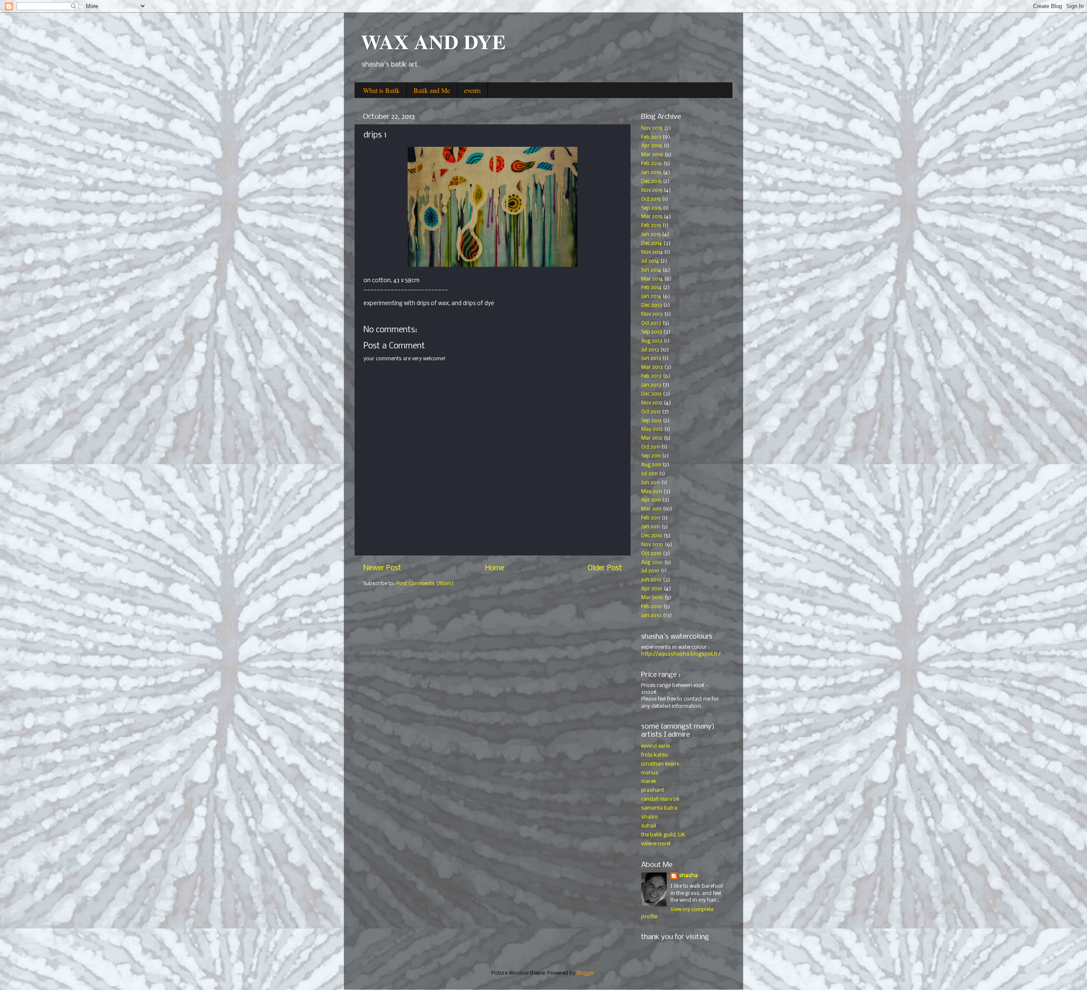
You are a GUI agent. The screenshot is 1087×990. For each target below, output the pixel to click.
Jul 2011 (649, 474)
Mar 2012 (651, 438)
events (472, 90)
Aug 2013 (651, 341)
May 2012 (652, 429)
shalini (649, 817)
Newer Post (382, 568)
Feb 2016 (651, 163)
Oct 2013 (651, 323)
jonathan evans (660, 764)
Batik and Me (432, 90)
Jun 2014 (651, 270)
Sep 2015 (651, 208)
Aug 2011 (651, 465)
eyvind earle (655, 746)
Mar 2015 (651, 216)
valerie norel (655, 844)
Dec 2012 (651, 394)
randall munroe (660, 799)
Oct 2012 (651, 412)
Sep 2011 (651, 456)
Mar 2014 (652, 279)
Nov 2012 (651, 403)
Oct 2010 (651, 553)
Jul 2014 (650, 261)
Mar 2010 (652, 597)
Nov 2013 (652, 314)
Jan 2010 (651, 615)
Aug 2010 (652, 562)
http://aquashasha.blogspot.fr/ (681, 654)
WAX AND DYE (433, 41)
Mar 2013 (652, 367)
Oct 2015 (651, 199)
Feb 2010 (651, 606)
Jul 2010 (650, 571)
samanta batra (659, 808)
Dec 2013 (651, 305)
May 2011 (651, 491)
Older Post (605, 568)
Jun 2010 (651, 580)
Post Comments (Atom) (424, 583)
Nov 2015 (651, 190)
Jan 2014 (651, 296)
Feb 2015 (651, 225)
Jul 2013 (650, 350)
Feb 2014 (651, 287)
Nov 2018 (652, 128)
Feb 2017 (651, 137)
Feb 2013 (651, 376)
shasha (688, 875)
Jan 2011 (650, 527)
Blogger (586, 973)
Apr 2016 (651, 146)
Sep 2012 (651, 420)
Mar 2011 (651, 509)
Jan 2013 (651, 385)
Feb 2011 (650, 518)
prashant (652, 790)
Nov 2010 (652, 544)
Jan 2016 (651, 172)
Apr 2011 (651, 500)
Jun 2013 (651, 358)
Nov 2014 (652, 252)
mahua (649, 773)
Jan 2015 (651, 234)
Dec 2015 (651, 181)
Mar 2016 (652, 154)
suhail (648, 826)
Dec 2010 (651, 535)
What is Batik (381, 90)
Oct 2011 (650, 447)
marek (648, 781)
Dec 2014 (651, 243)
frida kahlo (654, 755)
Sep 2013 (651, 332)
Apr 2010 (651, 589)
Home (494, 568)
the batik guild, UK (663, 835)
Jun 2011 (650, 482)
